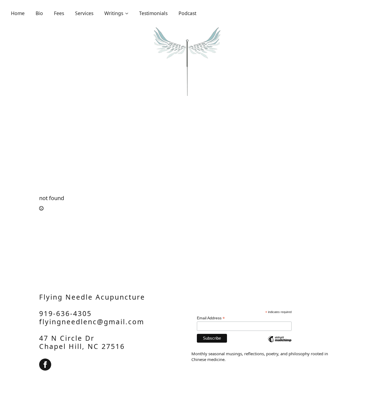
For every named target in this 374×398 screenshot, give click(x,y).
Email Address (211, 318)
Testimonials (153, 13)
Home (18, 13)
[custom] (45, 365)
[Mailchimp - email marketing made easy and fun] (279, 343)
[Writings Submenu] (128, 13)
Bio (39, 13)
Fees (59, 13)
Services (84, 13)
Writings (113, 13)
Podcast (187, 13)
